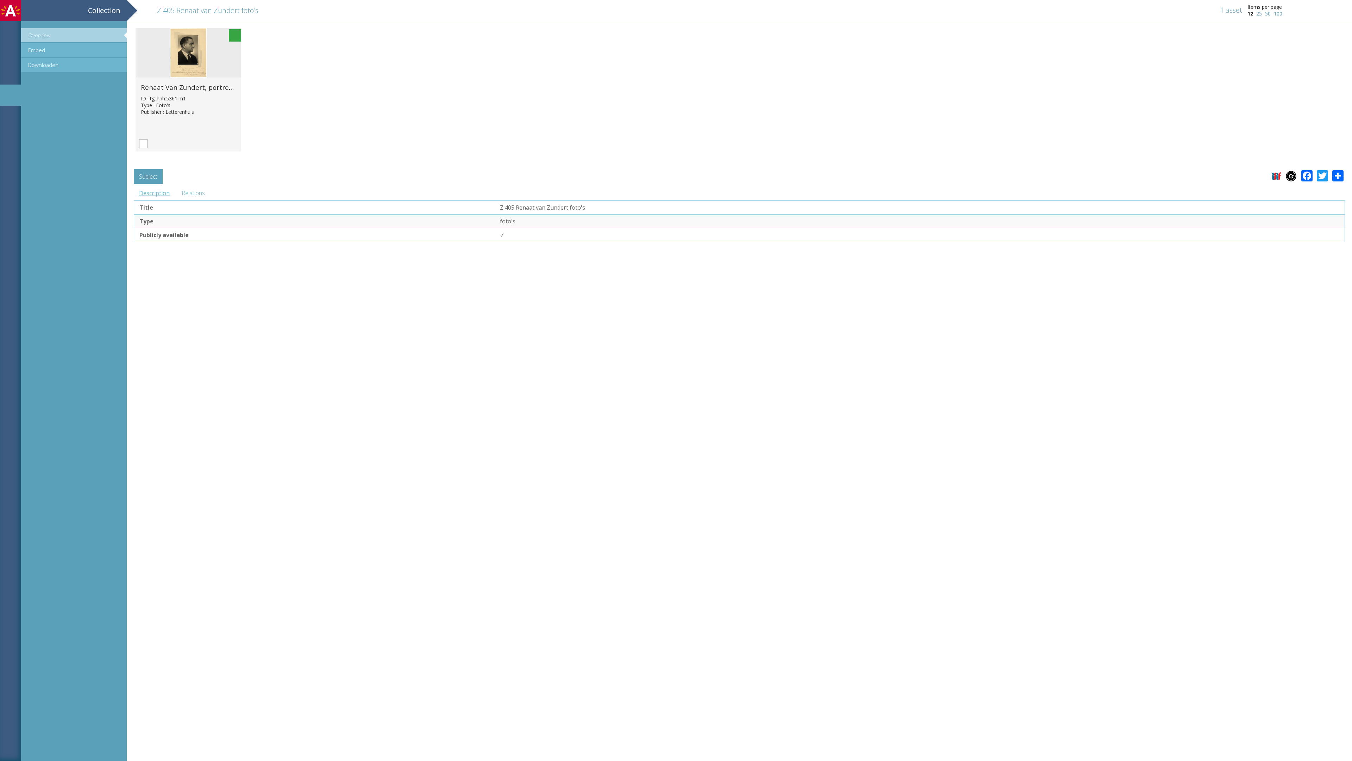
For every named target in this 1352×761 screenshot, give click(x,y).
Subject (148, 176)
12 (1250, 13)
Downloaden (43, 64)
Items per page (1264, 7)
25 (1259, 13)
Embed (36, 50)
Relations (193, 193)
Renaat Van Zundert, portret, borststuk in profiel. (219, 87)
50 (1268, 13)
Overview (39, 35)
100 (1278, 13)
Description (154, 193)
